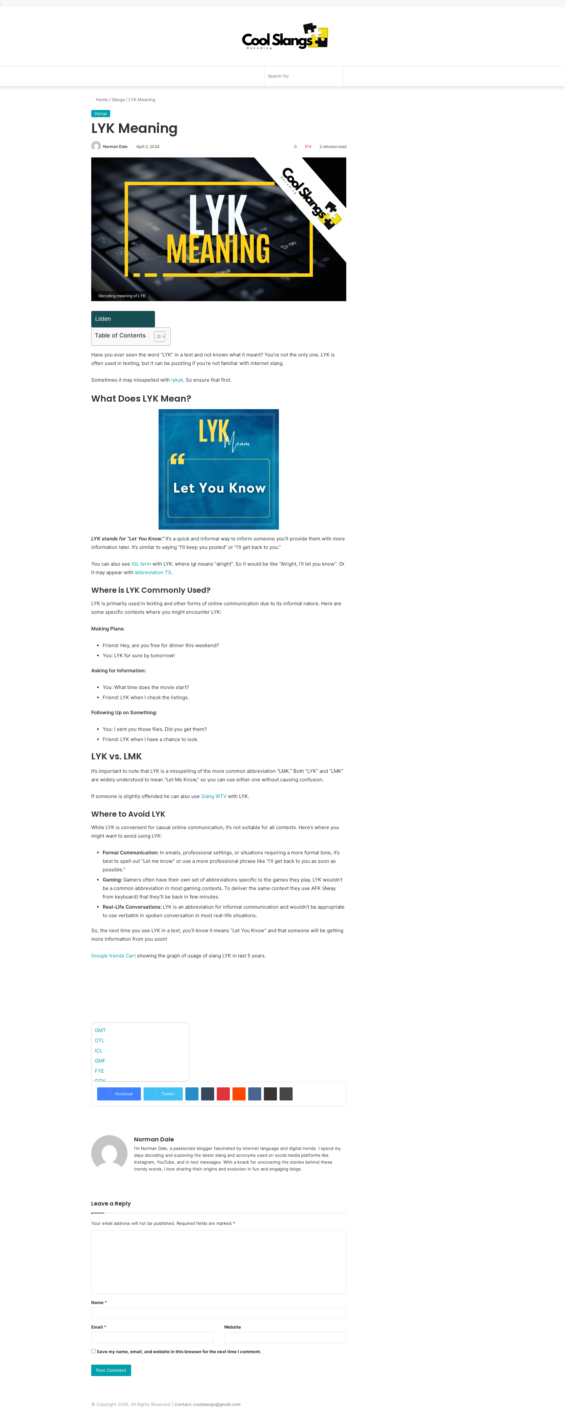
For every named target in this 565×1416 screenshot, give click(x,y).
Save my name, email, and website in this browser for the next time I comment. (179, 1351)
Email (98, 1327)
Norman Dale (115, 146)
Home (101, 99)
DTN (100, 1081)
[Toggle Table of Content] (156, 336)
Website (232, 1327)
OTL (99, 1040)
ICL (98, 1050)
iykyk (177, 380)
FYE (99, 1071)
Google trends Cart (113, 956)
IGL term (141, 564)
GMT (100, 1030)
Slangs (118, 99)
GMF (100, 1061)
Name (99, 1302)
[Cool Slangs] (282, 36)
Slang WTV (214, 796)
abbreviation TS (153, 572)
